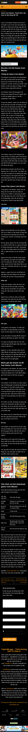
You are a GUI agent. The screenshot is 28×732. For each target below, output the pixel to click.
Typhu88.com (8, 663)
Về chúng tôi (4, 702)
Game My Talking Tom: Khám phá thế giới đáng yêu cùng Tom (21, 580)
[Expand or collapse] (16, 64)
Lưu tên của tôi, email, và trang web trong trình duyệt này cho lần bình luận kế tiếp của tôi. (14, 634)
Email (5, 617)
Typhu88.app (6, 669)
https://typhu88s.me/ (13, 570)
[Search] (26, 6)
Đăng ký (17, 2)
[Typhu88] (7, 2)
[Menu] (2, 7)
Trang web (6, 624)
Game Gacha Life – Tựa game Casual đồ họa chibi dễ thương (7, 580)
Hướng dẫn (3, 11)
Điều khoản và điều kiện (17, 702)
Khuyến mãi (15, 704)
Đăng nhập (23, 2)
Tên (4, 610)
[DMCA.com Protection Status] (14, 723)
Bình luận (6, 598)
